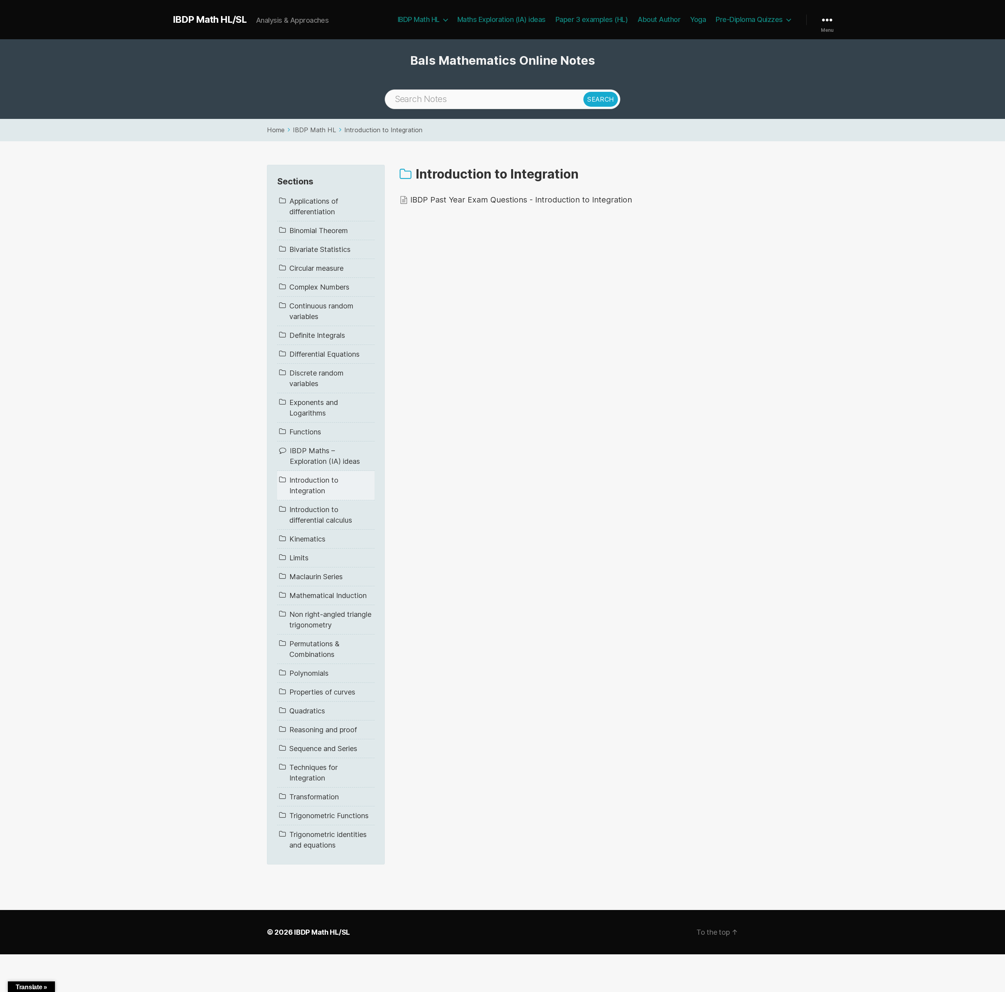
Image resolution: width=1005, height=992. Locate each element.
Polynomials (309, 673)
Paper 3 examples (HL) (591, 19)
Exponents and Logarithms (313, 407)
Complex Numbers (319, 287)
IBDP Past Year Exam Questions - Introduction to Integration (521, 199)
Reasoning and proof (323, 730)
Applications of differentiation (313, 206)
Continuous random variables (321, 311)
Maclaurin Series (316, 577)
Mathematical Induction (328, 595)
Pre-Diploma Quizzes (749, 19)
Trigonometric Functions (329, 815)
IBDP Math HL (419, 19)
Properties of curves (322, 692)
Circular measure (316, 268)
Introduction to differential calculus (320, 514)
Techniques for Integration (313, 772)
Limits (299, 558)
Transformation (314, 797)
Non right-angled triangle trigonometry (330, 619)
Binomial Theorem (318, 230)
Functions (305, 432)
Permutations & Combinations (314, 649)
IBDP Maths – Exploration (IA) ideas (325, 456)
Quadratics (307, 711)
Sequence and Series (323, 748)
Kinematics (307, 539)
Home (276, 130)
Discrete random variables (316, 378)
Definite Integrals (317, 335)
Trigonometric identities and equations (328, 839)
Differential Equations (324, 354)
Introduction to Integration (383, 130)
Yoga (698, 19)
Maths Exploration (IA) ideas (501, 19)
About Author (659, 19)
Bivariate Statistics (320, 249)
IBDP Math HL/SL (210, 19)
